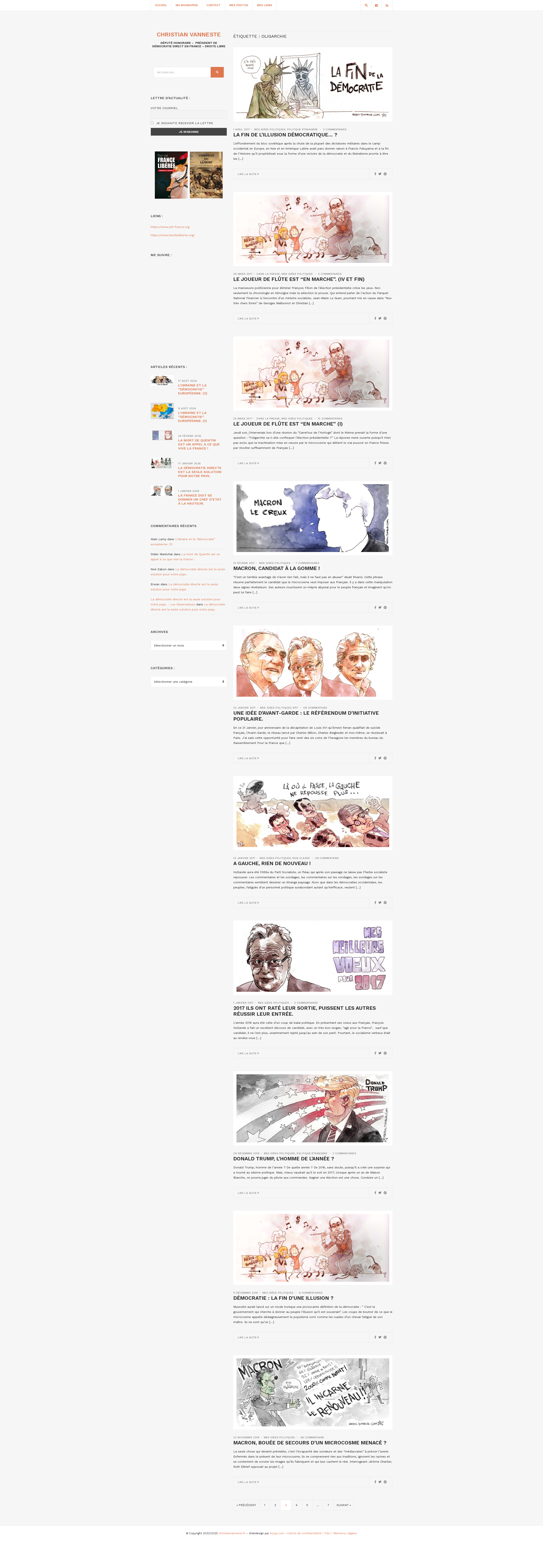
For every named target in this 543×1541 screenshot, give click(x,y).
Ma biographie (187, 5)
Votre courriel (164, 108)
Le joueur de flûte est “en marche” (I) (288, 424)
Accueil (161, 5)
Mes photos (238, 5)
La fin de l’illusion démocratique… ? (285, 135)
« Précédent (246, 1505)
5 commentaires (330, 273)
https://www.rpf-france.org (170, 227)
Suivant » (344, 1505)
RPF (295, 707)
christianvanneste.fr (232, 1533)
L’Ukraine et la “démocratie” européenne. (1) (192, 417)
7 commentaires (307, 563)
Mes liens (264, 5)
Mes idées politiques (269, 129)
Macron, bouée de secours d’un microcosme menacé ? (309, 1443)
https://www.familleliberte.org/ (173, 235)
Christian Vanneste (189, 34)
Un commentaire (315, 707)
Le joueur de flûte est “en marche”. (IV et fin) (299, 279)
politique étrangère (302, 129)
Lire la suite (248, 174)
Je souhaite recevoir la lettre (184, 123)
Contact (214, 5)
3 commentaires (335, 129)
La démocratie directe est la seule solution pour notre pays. (199, 472)
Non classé (301, 858)
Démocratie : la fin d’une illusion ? (283, 1298)
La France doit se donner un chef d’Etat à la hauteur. (199, 499)
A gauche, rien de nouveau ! (272, 863)
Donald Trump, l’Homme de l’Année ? (283, 1159)
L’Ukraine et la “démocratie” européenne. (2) (192, 389)
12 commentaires (330, 418)
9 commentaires (311, 1292)
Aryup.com (277, 1533)
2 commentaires (306, 1002)
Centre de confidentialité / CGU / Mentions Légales (322, 1533)
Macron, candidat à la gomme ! (276, 568)
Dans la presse (268, 273)
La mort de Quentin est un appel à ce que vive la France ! (199, 444)
